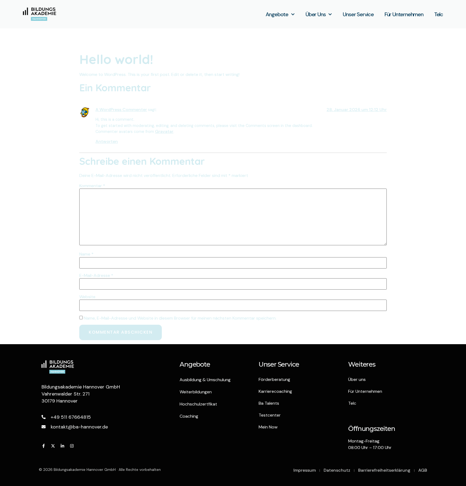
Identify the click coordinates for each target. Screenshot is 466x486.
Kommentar (92, 186)
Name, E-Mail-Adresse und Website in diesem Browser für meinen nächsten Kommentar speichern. (180, 318)
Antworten (106, 141)
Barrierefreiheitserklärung (384, 470)
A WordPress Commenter (121, 109)
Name (86, 254)
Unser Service (358, 14)
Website (87, 297)
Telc (438, 14)
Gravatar (164, 131)
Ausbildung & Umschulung (205, 380)
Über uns (315, 14)
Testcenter (270, 415)
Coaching (189, 416)
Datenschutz (337, 470)
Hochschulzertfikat (198, 404)
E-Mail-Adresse (96, 275)
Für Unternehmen (404, 14)
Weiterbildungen (196, 392)
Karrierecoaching (275, 391)
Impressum (304, 470)
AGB (422, 470)
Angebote (277, 14)
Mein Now (268, 427)
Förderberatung (274, 379)
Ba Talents (269, 403)
